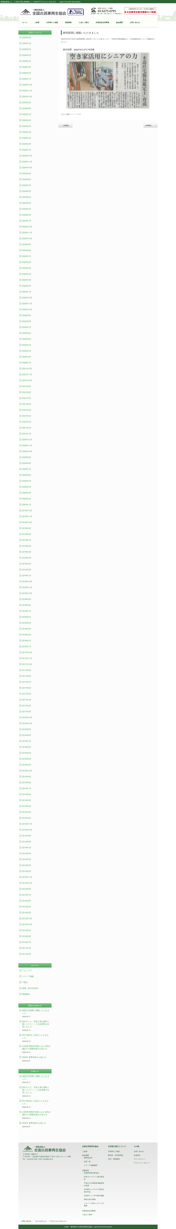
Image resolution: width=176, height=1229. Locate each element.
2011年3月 (26, 954)
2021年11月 (27, 374)
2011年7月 (26, 948)
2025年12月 (27, 84)
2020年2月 (26, 498)
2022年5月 (26, 339)
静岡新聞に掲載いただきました (81, 32)
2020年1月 (26, 504)
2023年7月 (26, 256)
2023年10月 (27, 238)
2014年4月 (26, 865)
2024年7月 (26, 185)
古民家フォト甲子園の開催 (94, 1195)
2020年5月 (26, 480)
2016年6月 (26, 747)
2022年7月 (26, 327)
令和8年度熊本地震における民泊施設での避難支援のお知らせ (36, 1047)
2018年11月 (27, 587)
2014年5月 (26, 859)
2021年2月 (26, 427)
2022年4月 (26, 344)
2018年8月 (26, 605)
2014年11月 (27, 823)
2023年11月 (27, 232)
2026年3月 (26, 67)
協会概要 (119, 22)
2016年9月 (26, 729)
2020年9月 (26, 457)
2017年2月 (26, 711)
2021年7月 (26, 398)
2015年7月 (26, 788)
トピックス (27, 970)
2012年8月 (26, 936)
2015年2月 (26, 818)
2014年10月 (27, 829)
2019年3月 (26, 563)
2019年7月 (26, 540)
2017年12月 (27, 652)
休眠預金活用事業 (102, 22)
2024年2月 (26, 214)
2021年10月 (27, 380)
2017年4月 (26, 699)
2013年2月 (26, 912)
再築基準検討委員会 (91, 1173)
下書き (25, 982)
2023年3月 (26, 279)
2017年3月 (26, 705)
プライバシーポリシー (142, 1163)
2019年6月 (26, 546)
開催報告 (26, 994)
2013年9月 (26, 888)
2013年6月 (26, 900)
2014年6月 (26, 853)
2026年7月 (26, 43)
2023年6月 (26, 262)
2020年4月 (26, 486)
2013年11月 (27, 877)
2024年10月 (27, 167)
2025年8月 (26, 108)
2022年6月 (26, 333)
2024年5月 (26, 197)
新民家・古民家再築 (115, 1155)
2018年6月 (26, 616)
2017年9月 (26, 670)
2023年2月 (26, 285)
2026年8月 (26, 37)
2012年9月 (26, 930)
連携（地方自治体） (31, 988)
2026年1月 (26, 78)
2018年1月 (26, 646)
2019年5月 (26, 551)
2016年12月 (27, 717)
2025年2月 (26, 143)
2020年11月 (27, 445)
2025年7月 (26, 114)
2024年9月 (26, 173)
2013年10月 (27, 883)
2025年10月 (27, 96)
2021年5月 (26, 410)
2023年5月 (26, 268)
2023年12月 (27, 226)
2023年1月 (26, 291)
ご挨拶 (36, 22)
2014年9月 (26, 835)
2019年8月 (26, 534)
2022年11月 (27, 303)
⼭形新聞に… (65, 125)
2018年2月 (26, 640)
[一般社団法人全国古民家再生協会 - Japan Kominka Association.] (52, 11)
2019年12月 (27, 510)
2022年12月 (27, 297)
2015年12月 (27, 770)
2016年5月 (26, 752)
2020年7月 (26, 469)
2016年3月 (26, 764)
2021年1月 (26, 433)
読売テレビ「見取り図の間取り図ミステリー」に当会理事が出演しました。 (35, 1024)
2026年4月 (26, 61)
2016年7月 (26, 741)
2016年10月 (27, 723)
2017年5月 (26, 693)
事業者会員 (88, 1157)
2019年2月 (26, 569)
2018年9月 (26, 599)
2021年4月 (26, 415)
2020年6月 (26, 475)
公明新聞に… (150, 125)
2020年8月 (26, 463)
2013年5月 (26, 906)
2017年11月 (27, 658)
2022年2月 (26, 356)
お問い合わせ (135, 22)
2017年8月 (26, 676)
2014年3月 (26, 871)
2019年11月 (27, 516)
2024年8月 (26, 179)
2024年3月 (26, 208)
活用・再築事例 (114, 1159)
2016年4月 (26, 758)
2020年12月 (27, 439)
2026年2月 (26, 72)
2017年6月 (26, 687)
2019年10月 (27, 522)
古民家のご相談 (52, 22)
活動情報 (68, 22)
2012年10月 (27, 924)
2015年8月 (26, 782)
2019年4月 (26, 557)
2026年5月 (26, 55)
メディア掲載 (65, 114)
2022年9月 (26, 315)
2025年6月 (26, 120)
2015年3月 (26, 812)
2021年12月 (27, 368)
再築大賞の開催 (90, 1199)
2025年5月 (26, 126)
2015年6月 (26, 794)
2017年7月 (26, 682)
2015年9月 (26, 776)
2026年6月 (26, 49)
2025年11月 (27, 90)
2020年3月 (26, 492)
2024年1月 (26, 220)
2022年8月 (26, 321)
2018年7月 (26, 611)
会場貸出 (137, 1155)
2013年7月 (26, 894)
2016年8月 (26, 735)
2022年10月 (27, 309)
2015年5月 (26, 800)
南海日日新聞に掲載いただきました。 (35, 1011)
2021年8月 (26, 392)
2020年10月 (27, 451)
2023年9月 (26, 244)
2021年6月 (26, 404)
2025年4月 (26, 132)
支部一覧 (87, 1161)
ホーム (24, 22)
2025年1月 (26, 149)
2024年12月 (27, 155)
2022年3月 (26, 350)
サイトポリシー (139, 1159)
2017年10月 (27, 664)
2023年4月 (26, 274)
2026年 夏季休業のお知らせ (34, 1057)
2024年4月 (26, 203)
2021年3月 (26, 421)
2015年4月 (26, 806)
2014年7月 (26, 847)
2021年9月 (26, 386)
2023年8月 (26, 250)
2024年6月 (26, 191)
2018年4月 (26, 628)
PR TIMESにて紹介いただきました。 (35, 1036)
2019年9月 (26, 528)
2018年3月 (26, 634)
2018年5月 (26, 622)
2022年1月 (26, 362)
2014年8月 (26, 841)
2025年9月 (26, 102)
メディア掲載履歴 (90, 1165)
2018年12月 (27, 581)
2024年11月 (27, 161)
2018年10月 (27, 593)
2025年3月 (26, 138)
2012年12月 (27, 918)
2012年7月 (26, 942)
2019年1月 (26, 575)
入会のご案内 (84, 22)
